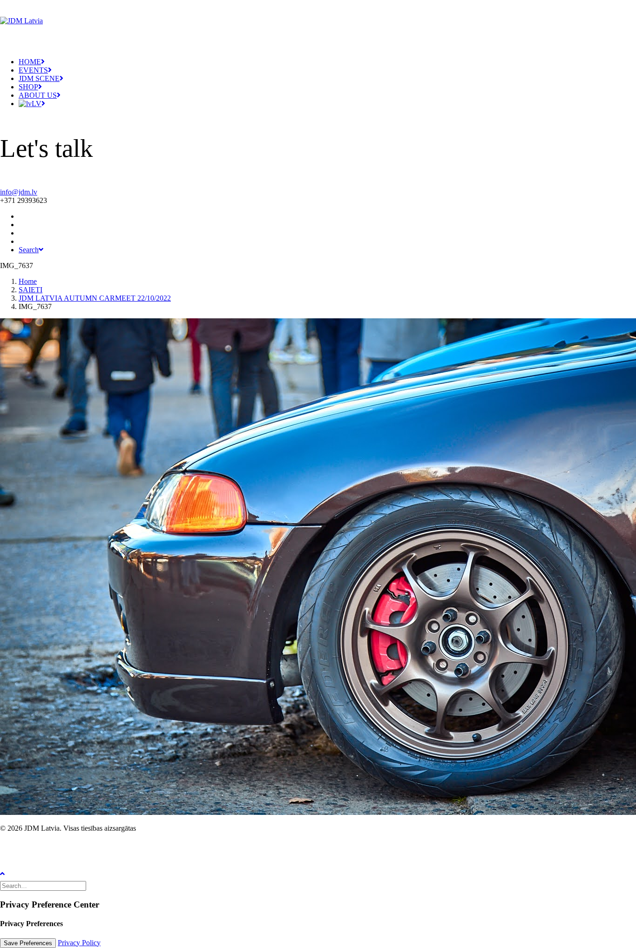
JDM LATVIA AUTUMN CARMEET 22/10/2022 (95, 298)
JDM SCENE (39, 78)
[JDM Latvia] (318, 21)
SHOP (28, 87)
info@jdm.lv (18, 192)
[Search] (44, 885)
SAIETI (30, 290)
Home (28, 281)
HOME (30, 62)
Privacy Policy (79, 943)
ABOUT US (38, 95)
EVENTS (33, 70)
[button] (22, 225)
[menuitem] (327, 62)
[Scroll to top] (9, 873)
